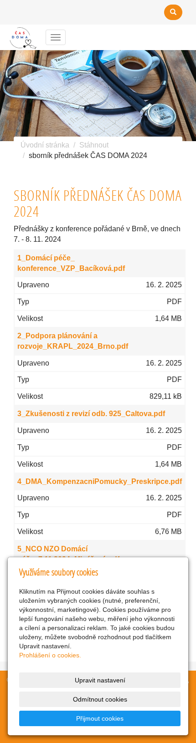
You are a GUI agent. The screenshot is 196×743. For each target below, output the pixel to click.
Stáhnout (93, 145)
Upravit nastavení (100, 680)
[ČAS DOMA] (21, 36)
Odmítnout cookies (100, 699)
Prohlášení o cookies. (50, 655)
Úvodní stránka (45, 145)
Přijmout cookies (100, 718)
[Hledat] (173, 12)
